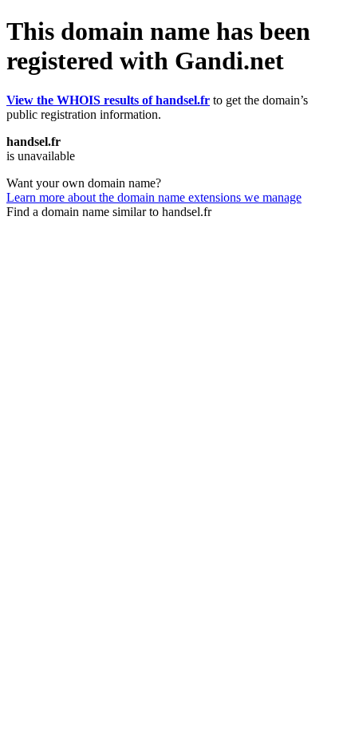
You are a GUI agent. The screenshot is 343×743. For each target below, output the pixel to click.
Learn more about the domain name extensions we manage (154, 197)
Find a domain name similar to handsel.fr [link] (108, 211)
